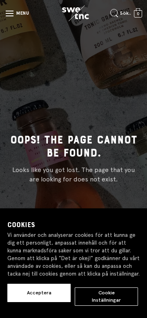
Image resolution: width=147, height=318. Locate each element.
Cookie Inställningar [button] (106, 296)
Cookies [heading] (21, 225)
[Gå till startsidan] (75, 13)
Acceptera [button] (39, 293)
